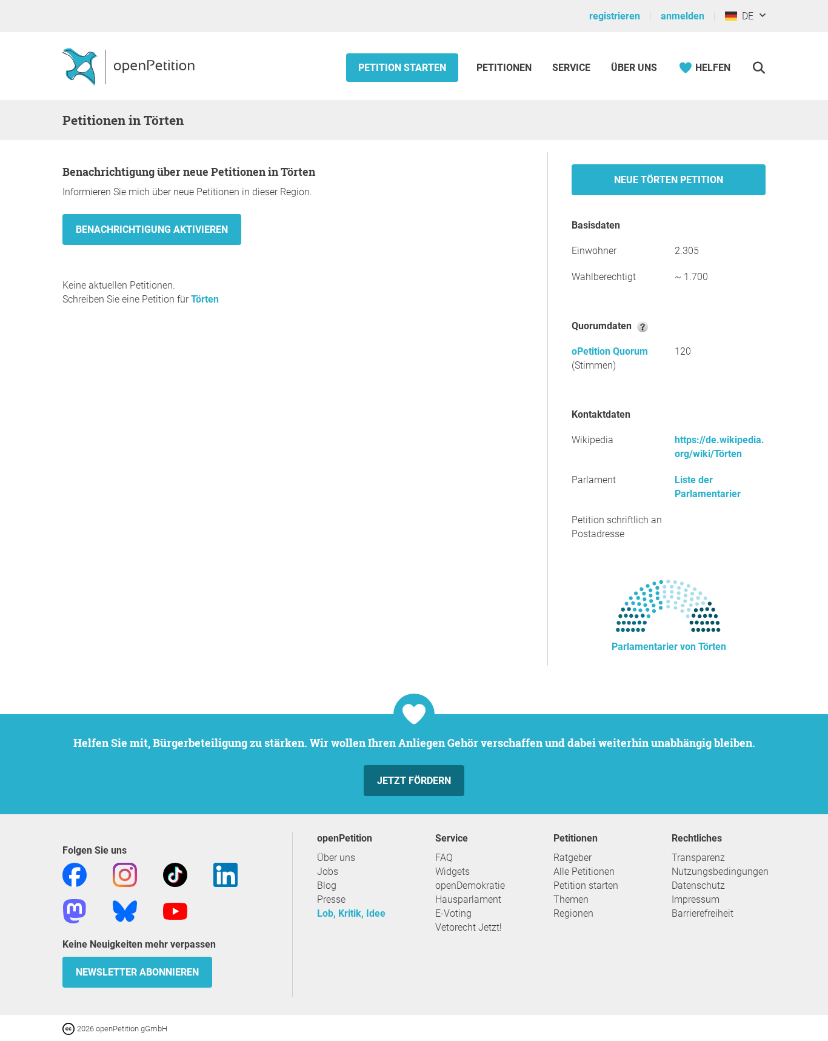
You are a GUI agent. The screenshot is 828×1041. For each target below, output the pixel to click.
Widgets (452, 871)
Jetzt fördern (414, 780)
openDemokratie (470, 885)
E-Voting (453, 913)
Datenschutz (698, 885)
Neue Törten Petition (668, 180)
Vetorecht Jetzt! (468, 927)
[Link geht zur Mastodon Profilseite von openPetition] (74, 910)
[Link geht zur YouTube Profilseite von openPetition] (175, 910)
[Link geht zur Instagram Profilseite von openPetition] (125, 874)
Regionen (573, 913)
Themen (571, 899)
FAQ (444, 857)
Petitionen (505, 67)
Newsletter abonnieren (137, 972)
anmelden (682, 16)
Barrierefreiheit (702, 913)
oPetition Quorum (610, 351)
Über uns (336, 857)
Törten (205, 299)
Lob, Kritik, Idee (351, 913)
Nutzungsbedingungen (720, 871)
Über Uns (634, 67)
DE (745, 16)
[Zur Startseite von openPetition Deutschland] (130, 66)
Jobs (327, 871)
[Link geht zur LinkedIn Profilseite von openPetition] (225, 874)
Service (571, 67)
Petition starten (402, 67)
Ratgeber (572, 857)
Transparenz (698, 857)
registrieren (614, 16)
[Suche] (758, 68)
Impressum (695, 899)
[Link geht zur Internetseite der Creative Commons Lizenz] (69, 1028)
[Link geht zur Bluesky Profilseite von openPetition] (125, 910)
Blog (326, 885)
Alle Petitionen (584, 871)
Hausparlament (468, 899)
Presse (331, 899)
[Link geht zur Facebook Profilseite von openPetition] (74, 874)
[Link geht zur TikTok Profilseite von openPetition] (175, 874)
